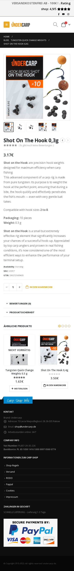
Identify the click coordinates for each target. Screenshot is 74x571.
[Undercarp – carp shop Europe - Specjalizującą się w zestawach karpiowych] (21, 24)
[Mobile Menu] (7, 25)
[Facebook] (59, 14)
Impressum (12, 496)
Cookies (10, 490)
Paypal (9, 484)
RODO (9, 478)
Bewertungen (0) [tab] (20, 303)
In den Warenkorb (41, 287)
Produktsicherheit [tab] (22, 312)
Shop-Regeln (12, 465)
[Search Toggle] (55, 24)
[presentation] (8, 87)
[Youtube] (63, 14)
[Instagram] (68, 14)
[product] (55, 350)
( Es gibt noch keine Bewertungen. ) (36, 145)
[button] (59, 326)
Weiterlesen (20, 388)
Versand (10, 471)
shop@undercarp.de (25, 426)
